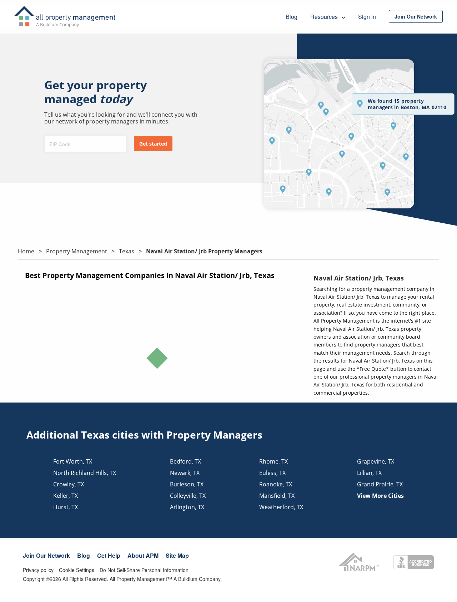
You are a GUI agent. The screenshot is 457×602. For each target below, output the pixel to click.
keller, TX (65, 496)
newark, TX (185, 473)
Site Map (177, 555)
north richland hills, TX (84, 473)
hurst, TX (65, 507)
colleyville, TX (188, 496)
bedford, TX (185, 461)
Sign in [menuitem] (367, 16)
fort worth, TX (72, 461)
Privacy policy (38, 569)
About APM (143, 555)
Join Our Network (46, 555)
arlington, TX (187, 507)
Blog (83, 555)
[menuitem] (416, 16)
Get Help (108, 555)
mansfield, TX (277, 496)
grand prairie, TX (380, 484)
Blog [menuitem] (291, 16)
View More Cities (380, 496)
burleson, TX (187, 484)
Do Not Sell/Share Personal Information (144, 569)
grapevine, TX (375, 461)
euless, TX (272, 473)
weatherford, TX (281, 507)
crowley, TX (68, 484)
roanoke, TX (275, 484)
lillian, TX (369, 473)
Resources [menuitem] (324, 16)
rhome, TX (273, 461)
